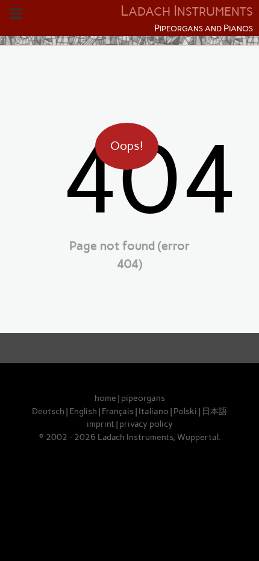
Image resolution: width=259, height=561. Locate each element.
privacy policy (146, 423)
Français (118, 411)
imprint (100, 423)
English (83, 411)
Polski (185, 411)
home (105, 397)
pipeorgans (143, 397)
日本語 (214, 411)
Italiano (154, 411)
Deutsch (48, 411)
